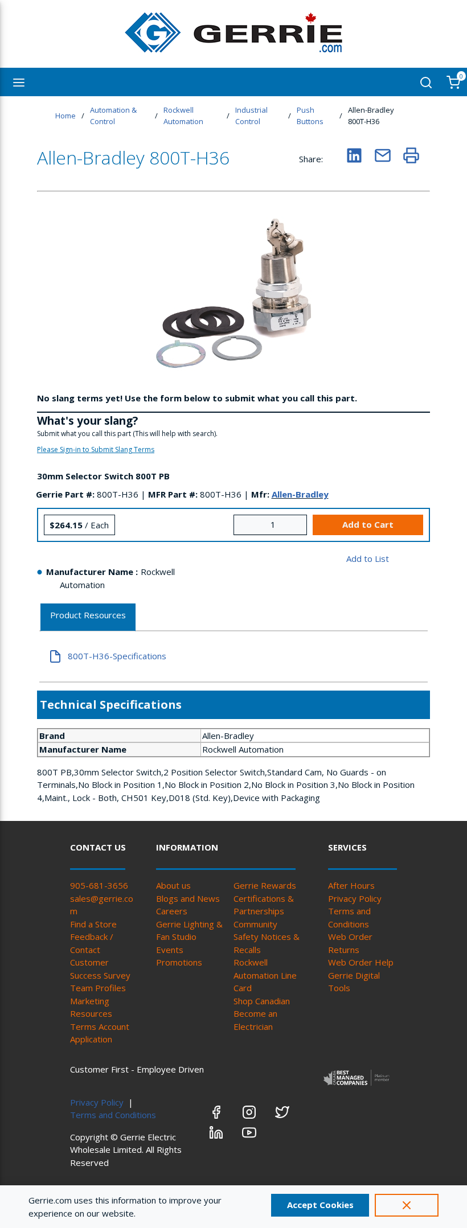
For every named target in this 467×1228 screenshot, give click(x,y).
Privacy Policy (355, 898)
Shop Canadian (261, 1001)
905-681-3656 (99, 885)
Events (169, 949)
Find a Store (93, 924)
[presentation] (88, 617)
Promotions (179, 962)
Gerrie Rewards (264, 885)
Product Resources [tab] (88, 615)
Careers (171, 911)
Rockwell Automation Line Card (265, 974)
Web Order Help (361, 962)
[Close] (407, 1205)
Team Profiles (98, 987)
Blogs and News (188, 898)
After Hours (351, 885)
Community (255, 924)
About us (173, 885)
